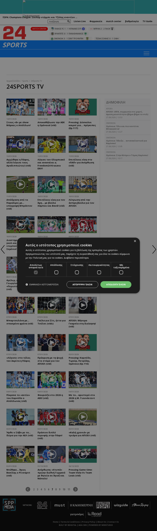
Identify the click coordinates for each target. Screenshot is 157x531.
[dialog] (78, 265)
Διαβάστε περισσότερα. (76, 257)
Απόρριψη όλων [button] (82, 284)
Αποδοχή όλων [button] (116, 284)
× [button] (135, 241)
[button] (42, 284)
